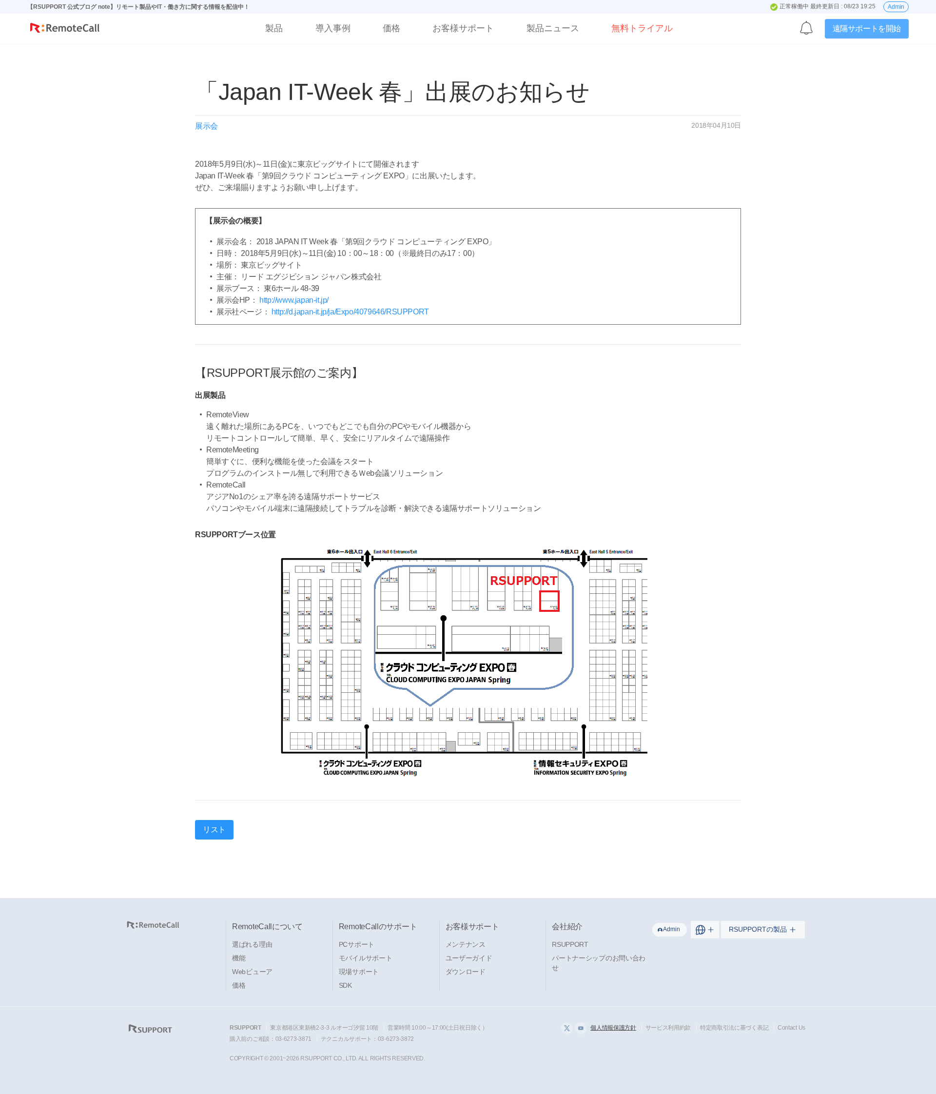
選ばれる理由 (252, 944)
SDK (345, 985)
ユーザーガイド (469, 958)
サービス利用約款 (668, 1027)
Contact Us (791, 1027)
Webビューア (252, 972)
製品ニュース (552, 28)
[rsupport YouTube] (580, 1028)
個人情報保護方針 (613, 1027)
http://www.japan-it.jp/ (294, 300)
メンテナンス (466, 944)
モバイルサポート (365, 958)
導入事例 (333, 28)
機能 (238, 958)
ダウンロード (466, 972)
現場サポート (359, 972)
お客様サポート (463, 28)
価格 (391, 28)
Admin (896, 6)
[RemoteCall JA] (64, 30)
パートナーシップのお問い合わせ (598, 963)
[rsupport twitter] (567, 1028)
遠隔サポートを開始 (867, 28)
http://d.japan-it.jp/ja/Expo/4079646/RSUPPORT (350, 312)
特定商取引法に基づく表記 (734, 1027)
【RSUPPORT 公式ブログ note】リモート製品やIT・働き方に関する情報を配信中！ (138, 6)
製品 (274, 28)
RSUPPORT (570, 944)
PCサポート (356, 944)
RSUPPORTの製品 (758, 929)
